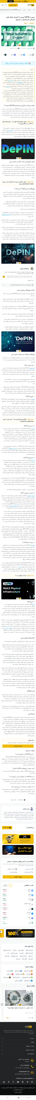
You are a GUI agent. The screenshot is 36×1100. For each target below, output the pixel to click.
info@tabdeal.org (24, 1072)
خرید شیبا (28, 974)
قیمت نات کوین (23, 956)
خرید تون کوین (14, 956)
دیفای (25, 23)
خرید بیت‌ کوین (14, 953)
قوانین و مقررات (18, 1092)
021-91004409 (25, 1065)
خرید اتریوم (17, 971)
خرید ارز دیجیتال (7, 950)
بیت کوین (30, 956)
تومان (5, 885)
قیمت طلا (31, 959)
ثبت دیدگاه (5, 827)
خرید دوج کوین (19, 974)
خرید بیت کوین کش (26, 977)
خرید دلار (18, 959)
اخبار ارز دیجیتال (18, 746)
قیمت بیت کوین (29, 950)
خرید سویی (17, 980)
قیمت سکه (24, 959)
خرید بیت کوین (27, 971)
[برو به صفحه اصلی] (31, 5)
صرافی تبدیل (21, 950)
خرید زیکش (6, 977)
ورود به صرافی (13, 5)
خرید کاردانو (15, 977)
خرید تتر (14, 950)
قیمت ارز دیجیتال (29, 953)
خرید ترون (9, 974)
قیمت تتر (21, 953)
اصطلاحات (31, 23)
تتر (10, 885)
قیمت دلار (7, 956)
